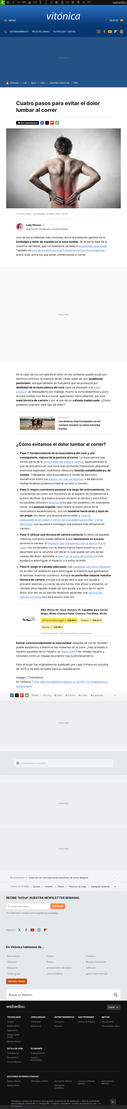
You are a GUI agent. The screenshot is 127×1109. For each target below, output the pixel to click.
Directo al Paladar (86, 1021)
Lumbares (98, 695)
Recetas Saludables (96, 962)
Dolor (59, 695)
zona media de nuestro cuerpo (63, 461)
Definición (91, 967)
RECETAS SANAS (41, 31)
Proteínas (90, 956)
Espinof (58, 1026)
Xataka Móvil (13, 1026)
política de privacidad (48, 913)
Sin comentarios (29, 123)
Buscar (115, 995)
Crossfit (49, 886)
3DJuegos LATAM (39, 1081)
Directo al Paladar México (86, 1082)
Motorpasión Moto (111, 1026)
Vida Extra (36, 1026)
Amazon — (91, 620)
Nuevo (114, 20)
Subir (111, 1007)
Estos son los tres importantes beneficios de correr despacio (58, 877)
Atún (42, 82)
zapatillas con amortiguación (92, 566)
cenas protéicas (55, 973)
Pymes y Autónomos (36, 1058)
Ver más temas (16, 981)
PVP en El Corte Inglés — (59, 620)
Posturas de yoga (78, 886)
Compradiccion (14, 1062)
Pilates (61, 886)
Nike (76, 82)
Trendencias (13, 1053)
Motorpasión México (108, 1082)
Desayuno (12, 967)
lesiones (54, 502)
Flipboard (116, 31)
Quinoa (36, 886)
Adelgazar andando (100, 886)
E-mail (57, 123)
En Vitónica (64, 417)
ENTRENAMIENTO (19, 31)
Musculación (13, 956)
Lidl (24, 82)
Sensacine (59, 1021)
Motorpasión (108, 1021)
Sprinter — (52, 627)
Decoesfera (12, 1057)
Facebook (104, 31)
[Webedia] (15, 1006)
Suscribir (57, 906)
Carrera (71, 695)
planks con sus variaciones (65, 479)
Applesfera (12, 1030)
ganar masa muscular (97, 973)
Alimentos (12, 962)
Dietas (50, 962)
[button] (35, 225)
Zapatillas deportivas (59, 82)
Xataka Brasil (13, 1085)
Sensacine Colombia (59, 1086)
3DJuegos (36, 1021)
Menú (12, 20)
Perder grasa (13, 973)
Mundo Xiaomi (14, 1041)
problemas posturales (93, 246)
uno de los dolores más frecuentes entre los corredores (68, 250)
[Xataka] (2, 2)
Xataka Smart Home (13, 1035)
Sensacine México (63, 1081)
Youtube (110, 31)
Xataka (10, 1021)
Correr (84, 695)
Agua (33, 82)
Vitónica (63, 15)
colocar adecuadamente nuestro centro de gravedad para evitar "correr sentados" (61, 520)
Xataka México (14, 1081)
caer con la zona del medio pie (78, 556)
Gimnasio (14, 82)
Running (47, 695)
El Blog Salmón (38, 1053)
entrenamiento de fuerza (59, 967)
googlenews (121, 31)
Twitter (47, 123)
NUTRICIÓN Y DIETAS (64, 31)
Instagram (98, 31)
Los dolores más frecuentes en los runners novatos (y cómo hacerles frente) (80, 425)
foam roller (68, 651)
